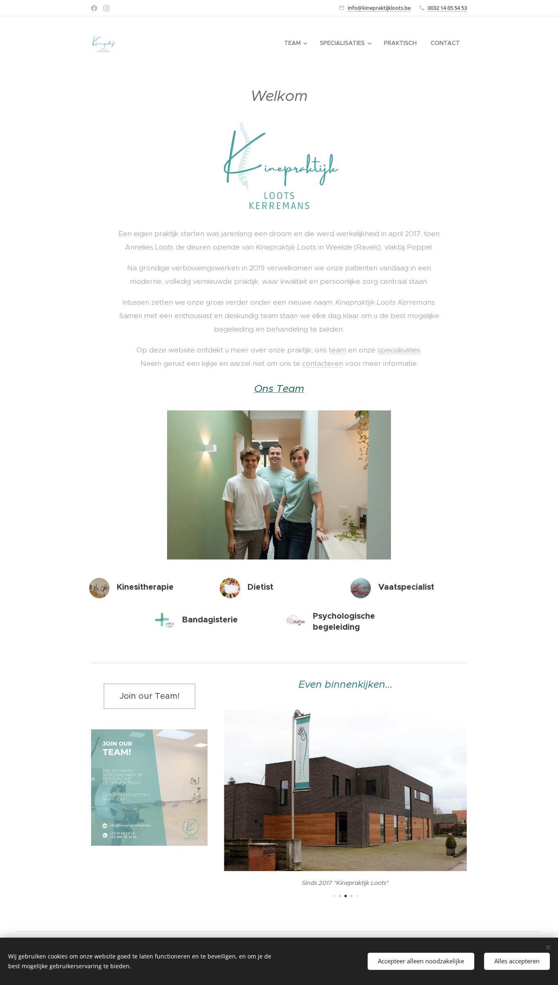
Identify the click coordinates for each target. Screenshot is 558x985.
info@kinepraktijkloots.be (379, 7)
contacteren (322, 363)
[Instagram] (106, 8)
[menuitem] (295, 43)
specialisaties (398, 349)
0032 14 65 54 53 (447, 7)
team (337, 349)
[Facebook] (94, 8)
